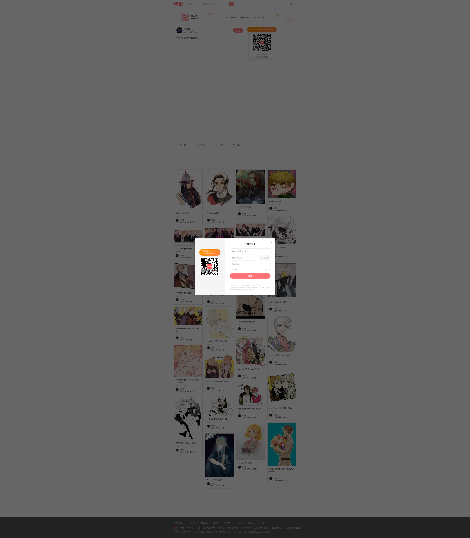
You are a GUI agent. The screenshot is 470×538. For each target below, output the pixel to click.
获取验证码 (265, 258)
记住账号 (234, 269)
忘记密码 (267, 269)
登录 (250, 275)
